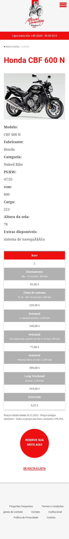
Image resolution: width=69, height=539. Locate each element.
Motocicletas (12, 46)
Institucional (55, 511)
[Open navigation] (63, 5)
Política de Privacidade (26, 517)
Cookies (51, 517)
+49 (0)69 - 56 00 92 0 (44, 35)
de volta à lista (34, 468)
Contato (35, 511)
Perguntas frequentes (21, 506)
